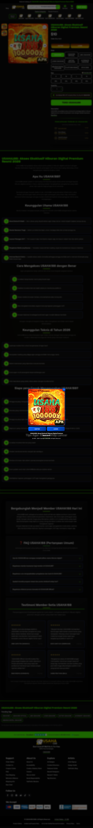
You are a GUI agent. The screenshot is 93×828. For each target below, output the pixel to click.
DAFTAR (37, 429)
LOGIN (56, 429)
